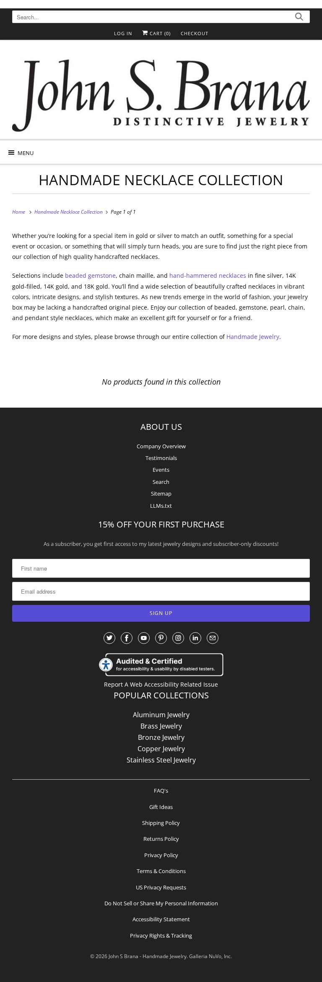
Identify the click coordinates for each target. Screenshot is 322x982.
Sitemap (161, 493)
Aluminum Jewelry (161, 714)
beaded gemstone (90, 275)
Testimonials (161, 458)
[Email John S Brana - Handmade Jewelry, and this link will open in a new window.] (212, 638)
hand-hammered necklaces (207, 275)
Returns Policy (161, 838)
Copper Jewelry (161, 748)
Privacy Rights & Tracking (161, 935)
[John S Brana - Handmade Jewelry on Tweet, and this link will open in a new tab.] (109, 638)
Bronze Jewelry (161, 737)
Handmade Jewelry (252, 337)
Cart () (159, 33)
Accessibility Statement (161, 919)
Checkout (194, 33)
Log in (123, 33)
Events (161, 469)
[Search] (299, 17)
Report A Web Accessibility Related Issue (161, 684)
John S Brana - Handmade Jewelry (148, 956)
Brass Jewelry (161, 726)
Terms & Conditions (161, 871)
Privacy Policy (161, 855)
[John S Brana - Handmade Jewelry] (161, 92)
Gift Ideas (161, 807)
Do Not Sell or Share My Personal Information (161, 903)
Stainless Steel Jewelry (161, 760)
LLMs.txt (161, 505)
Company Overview (161, 446)
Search (161, 482)
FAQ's (161, 790)
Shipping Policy (161, 823)
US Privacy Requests (161, 887)
